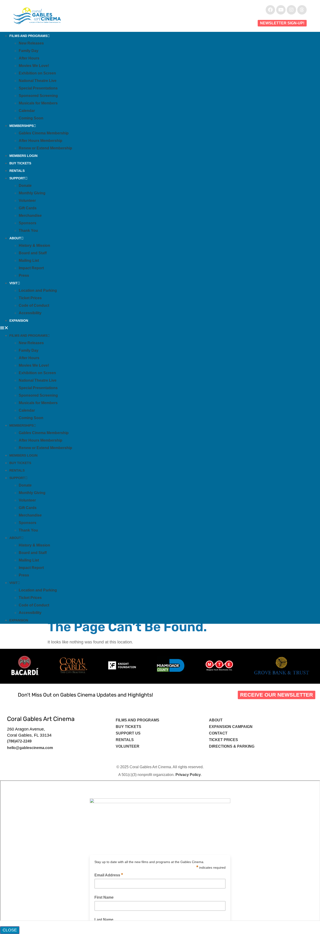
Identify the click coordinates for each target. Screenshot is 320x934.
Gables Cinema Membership (44, 133)
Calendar (27, 111)
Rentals (17, 171)
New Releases (31, 43)
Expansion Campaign (231, 727)
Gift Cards (28, 208)
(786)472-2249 (19, 741)
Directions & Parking (231, 746)
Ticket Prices (30, 298)
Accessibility (30, 313)
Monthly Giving (32, 193)
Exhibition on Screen (37, 73)
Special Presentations (38, 88)
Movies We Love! (34, 66)
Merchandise (30, 216)
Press (24, 275)
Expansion (18, 320)
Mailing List (29, 260)
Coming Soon (31, 118)
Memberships (21, 126)
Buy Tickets (20, 163)
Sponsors (27, 223)
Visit (13, 283)
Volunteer (27, 201)
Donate (25, 186)
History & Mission (34, 245)
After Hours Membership (40, 141)
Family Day (28, 51)
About (15, 238)
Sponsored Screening (38, 96)
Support (17, 178)
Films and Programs (28, 36)
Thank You (28, 231)
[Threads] (302, 10)
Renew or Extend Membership (45, 148)
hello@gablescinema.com (30, 748)
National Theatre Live (37, 81)
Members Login (23, 156)
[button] (160, 328)
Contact (218, 733)
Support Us (128, 733)
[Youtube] (281, 10)
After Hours (29, 58)
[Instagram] (291, 10)
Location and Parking (38, 290)
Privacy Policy (188, 775)
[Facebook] (270, 10)
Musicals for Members (38, 103)
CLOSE (10, 930)
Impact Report (31, 268)
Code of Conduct (34, 305)
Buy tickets (128, 727)
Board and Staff (33, 253)
